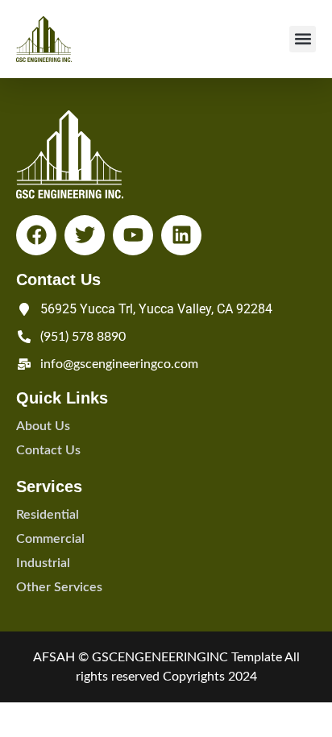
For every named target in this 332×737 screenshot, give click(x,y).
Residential (47, 514)
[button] (302, 39)
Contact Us (48, 450)
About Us (43, 426)
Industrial (43, 563)
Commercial (50, 538)
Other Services (59, 587)
